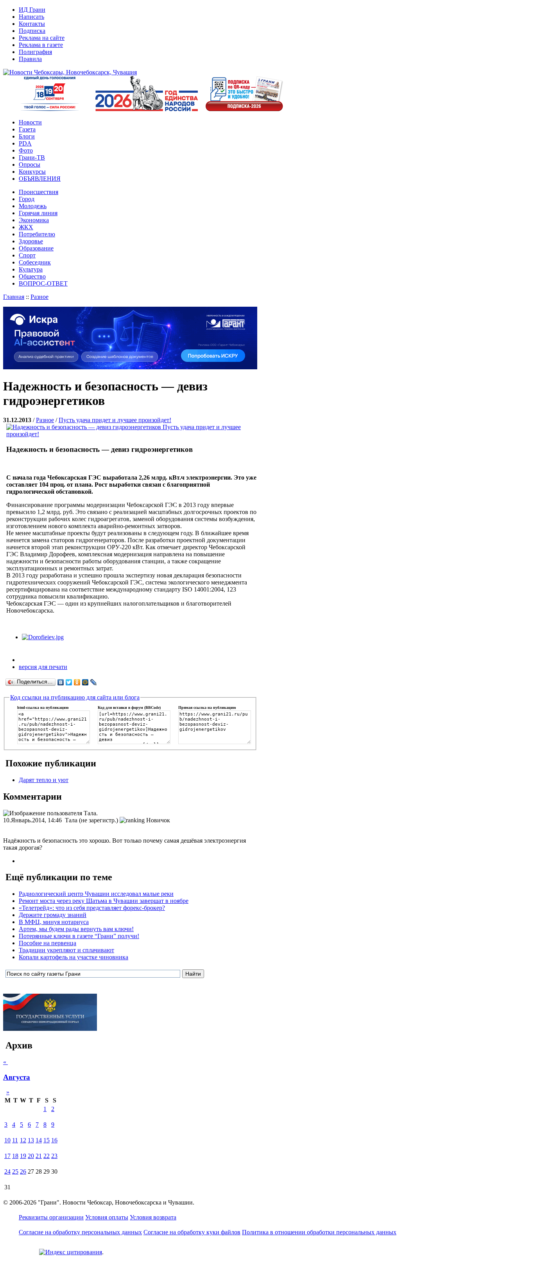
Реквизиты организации (51, 1217)
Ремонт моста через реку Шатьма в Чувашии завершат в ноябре (103, 900)
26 (23, 1171)
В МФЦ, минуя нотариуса (54, 922)
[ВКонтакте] (61, 682)
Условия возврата (153, 1217)
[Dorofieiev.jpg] (43, 637)
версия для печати (43, 666)
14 (39, 1140)
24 (7, 1171)
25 (15, 1171)
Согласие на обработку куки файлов (191, 1232)
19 (23, 1156)
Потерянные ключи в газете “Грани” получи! (79, 936)
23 (54, 1156)
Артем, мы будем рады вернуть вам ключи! (76, 929)
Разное (39, 296)
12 (23, 1140)
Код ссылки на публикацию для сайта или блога (75, 697)
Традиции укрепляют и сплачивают (66, 950)
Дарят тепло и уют (43, 780)
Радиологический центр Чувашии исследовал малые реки (96, 893)
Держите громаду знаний (52, 915)
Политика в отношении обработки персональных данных (319, 1232)
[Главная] (70, 72)
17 (7, 1156)
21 (39, 1156)
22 (46, 1156)
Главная (13, 296)
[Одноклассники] (77, 682)
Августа (16, 1077)
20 (31, 1156)
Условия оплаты (106, 1217)
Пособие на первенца (47, 943)
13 (31, 1140)
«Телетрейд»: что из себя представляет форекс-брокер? (92, 907)
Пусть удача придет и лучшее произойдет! (115, 420)
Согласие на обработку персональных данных (80, 1232)
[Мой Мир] (85, 682)
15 (46, 1140)
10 (7, 1140)
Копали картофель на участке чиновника (73, 957)
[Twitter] (69, 682)
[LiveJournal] (94, 682)
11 (15, 1140)
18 (15, 1156)
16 (54, 1140)
